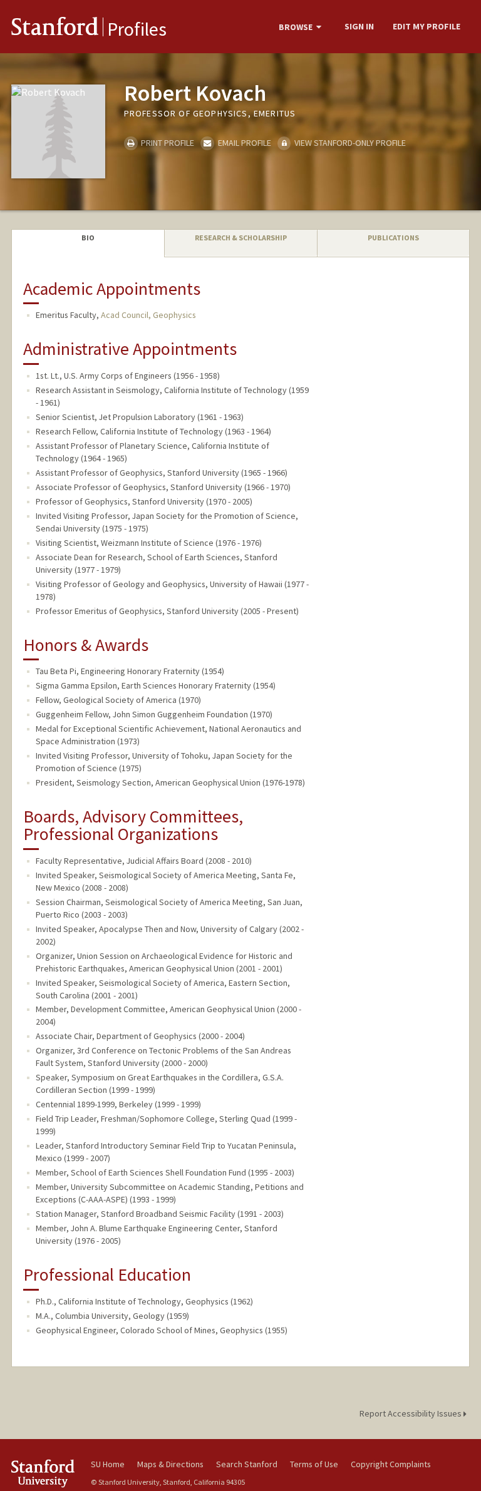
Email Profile (243, 142)
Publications (393, 237)
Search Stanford (246, 1464)
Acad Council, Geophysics (148, 314)
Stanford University (44, 1473)
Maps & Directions (170, 1464)
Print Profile (166, 142)
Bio (88, 237)
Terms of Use (314, 1464)
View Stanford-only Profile (349, 142)
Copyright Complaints (391, 1464)
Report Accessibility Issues (411, 1413)
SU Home (108, 1464)
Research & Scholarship (241, 237)
